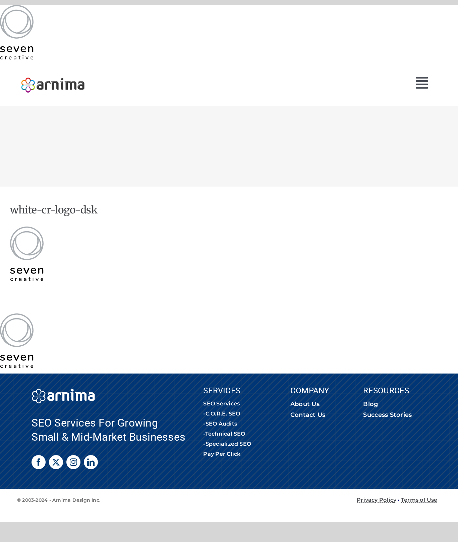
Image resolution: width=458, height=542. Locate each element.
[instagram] (73, 462)
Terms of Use (419, 500)
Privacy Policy (376, 500)
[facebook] (39, 462)
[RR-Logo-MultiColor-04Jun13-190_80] (53, 74)
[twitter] (56, 462)
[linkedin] (91, 462)
